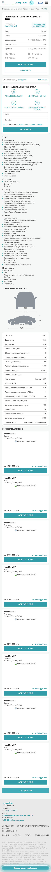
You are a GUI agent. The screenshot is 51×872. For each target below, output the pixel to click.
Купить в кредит (25, 65)
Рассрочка (44, 826)
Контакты (21, 826)
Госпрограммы (42, 835)
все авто (6, 828)
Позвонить (25, 71)
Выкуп (29, 826)
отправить (25, 129)
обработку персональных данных (29, 124)
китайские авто (9, 831)
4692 (45, 9)
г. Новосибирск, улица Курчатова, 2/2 (17, 815)
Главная (5, 9)
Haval (32, 9)
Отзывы (17, 835)
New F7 (39, 9)
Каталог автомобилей (19, 9)
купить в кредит (25, 471)
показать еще (25, 791)
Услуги (28, 835)
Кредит (5, 835)
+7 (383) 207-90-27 (9, 811)
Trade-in (35, 826)
